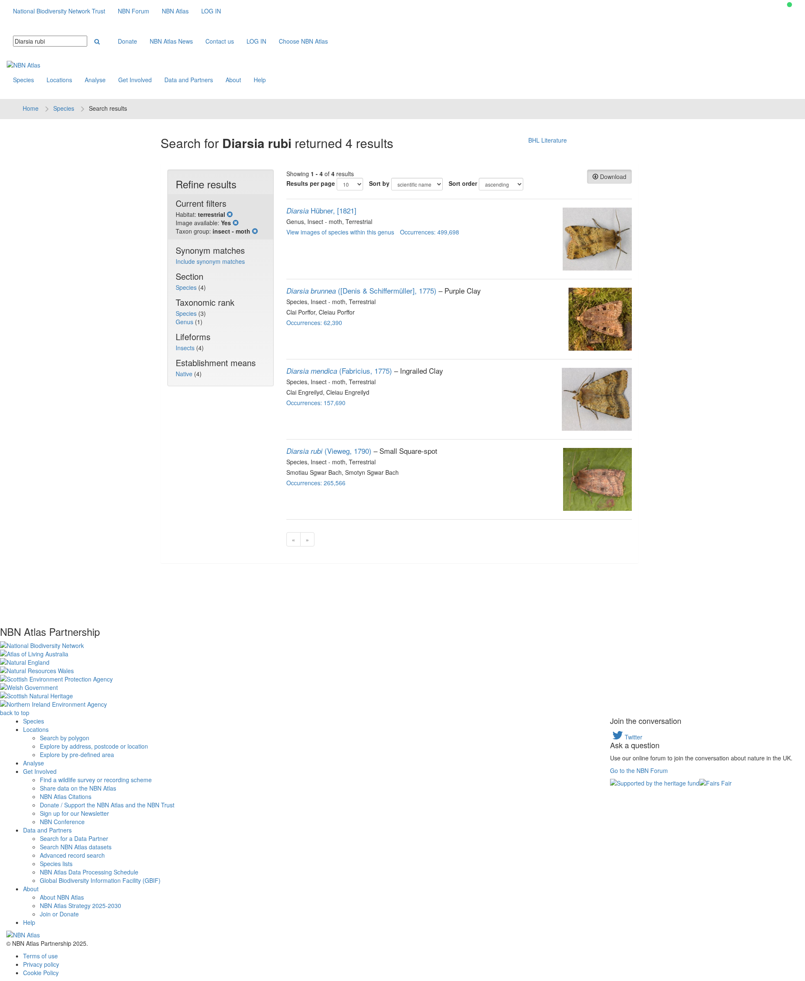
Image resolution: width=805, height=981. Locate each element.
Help (260, 79)
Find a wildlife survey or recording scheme (96, 779)
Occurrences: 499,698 (429, 232)
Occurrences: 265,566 (315, 483)
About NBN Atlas (62, 897)
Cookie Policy (41, 972)
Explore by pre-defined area (77, 754)
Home (31, 108)
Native (185, 374)
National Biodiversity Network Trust (59, 11)
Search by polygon (64, 738)
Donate (127, 41)
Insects (186, 347)
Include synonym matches (210, 261)
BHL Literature (547, 140)
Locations (59, 79)
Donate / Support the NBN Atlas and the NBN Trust (107, 805)
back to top (14, 712)
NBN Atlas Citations (65, 796)
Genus (185, 321)
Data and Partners (188, 79)
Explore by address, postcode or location (94, 746)
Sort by (379, 183)
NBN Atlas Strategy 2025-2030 (80, 905)
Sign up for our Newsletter (74, 813)
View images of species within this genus (340, 232)
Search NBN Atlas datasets (76, 847)
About (233, 79)
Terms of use (40, 956)
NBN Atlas (175, 11)
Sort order (463, 183)
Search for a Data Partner (74, 838)
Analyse (95, 79)
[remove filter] (230, 214)
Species (23, 79)
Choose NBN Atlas (303, 41)
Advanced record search (72, 855)
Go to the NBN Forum (639, 770)
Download (612, 176)
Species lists (56, 863)
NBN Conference (62, 821)
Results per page (310, 183)
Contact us (219, 41)
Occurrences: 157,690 (315, 402)
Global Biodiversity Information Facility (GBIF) (100, 880)
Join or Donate (59, 914)
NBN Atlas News (171, 41)
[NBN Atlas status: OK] (789, 4)
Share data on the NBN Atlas (78, 788)
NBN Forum (133, 11)
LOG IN (211, 11)
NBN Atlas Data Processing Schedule (89, 872)
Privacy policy (41, 964)
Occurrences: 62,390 (314, 322)
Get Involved (135, 79)
